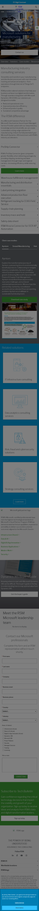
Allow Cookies (19, 908)
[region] (19, 900)
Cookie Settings (19, 902)
